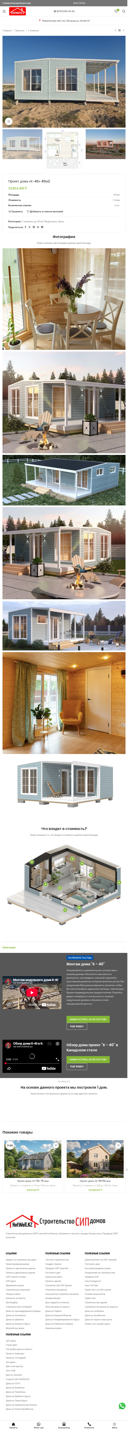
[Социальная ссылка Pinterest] (34, 227)
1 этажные (33, 30)
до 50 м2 (38, 221)
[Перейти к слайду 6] (62, 124)
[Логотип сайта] (17, 11)
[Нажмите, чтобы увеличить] (8, 121)
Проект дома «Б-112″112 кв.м (95, 1181)
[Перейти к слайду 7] (65, 124)
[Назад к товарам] (120, 30)
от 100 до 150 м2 (102, 1185)
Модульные (50, 221)
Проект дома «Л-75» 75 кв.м (33, 1181)
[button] (5, 81)
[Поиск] (123, 11)
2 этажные (87, 1185)
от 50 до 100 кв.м (40, 1185)
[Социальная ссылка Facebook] (25, 227)
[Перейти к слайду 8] (69, 124)
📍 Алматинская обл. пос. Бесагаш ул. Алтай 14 (64, 20)
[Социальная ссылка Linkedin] (38, 227)
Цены (61, 221)
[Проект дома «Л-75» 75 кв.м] (32, 1159)
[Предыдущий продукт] (116, 30)
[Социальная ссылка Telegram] (42, 227)
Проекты (19, 30)
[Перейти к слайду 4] (55, 124)
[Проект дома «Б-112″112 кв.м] (95, 1159)
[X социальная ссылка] (29, 227)
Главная (7, 30)
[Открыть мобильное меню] (4, 11)
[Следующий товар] (124, 30)
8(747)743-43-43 (65, 11)
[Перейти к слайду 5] (59, 124)
